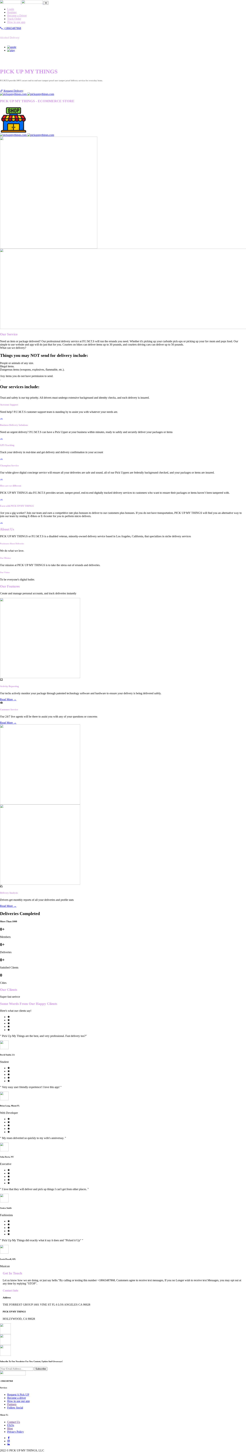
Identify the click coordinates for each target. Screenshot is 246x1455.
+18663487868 (12, 28)
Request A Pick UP (18, 1394)
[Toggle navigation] (45, 3)
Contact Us (13, 1421)
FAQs (10, 1425)
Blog (10, 1428)
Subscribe (40, 1368)
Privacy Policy (15, 1431)
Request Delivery (13, 90)
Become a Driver (17, 15)
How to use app (16, 22)
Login (10, 9)
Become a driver (16, 1397)
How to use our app (18, 1401)
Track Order (14, 18)
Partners (11, 1404)
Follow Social (15, 1407)
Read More (8, 699)
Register (12, 12)
